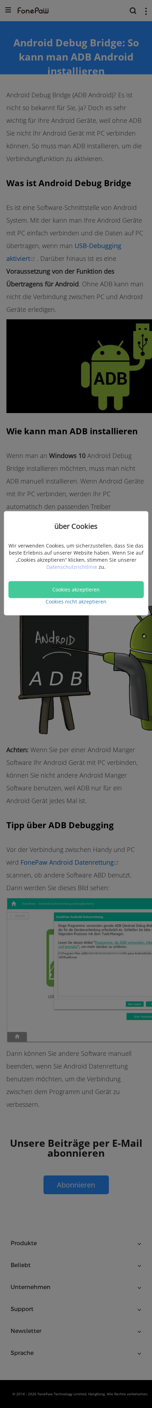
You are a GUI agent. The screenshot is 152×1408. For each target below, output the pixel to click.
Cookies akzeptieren (76, 589)
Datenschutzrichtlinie (72, 566)
